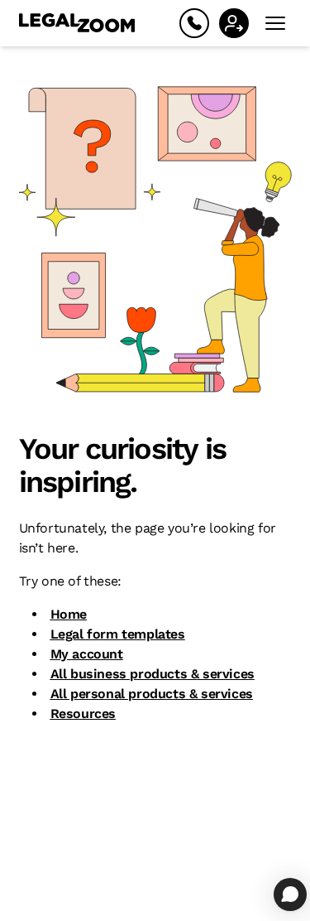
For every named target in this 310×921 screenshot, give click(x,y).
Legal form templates (117, 634)
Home (68, 614)
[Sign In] (234, 23)
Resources (83, 713)
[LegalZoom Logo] (77, 23)
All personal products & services (151, 694)
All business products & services (152, 674)
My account (86, 654)
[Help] (194, 23)
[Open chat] (290, 894)
